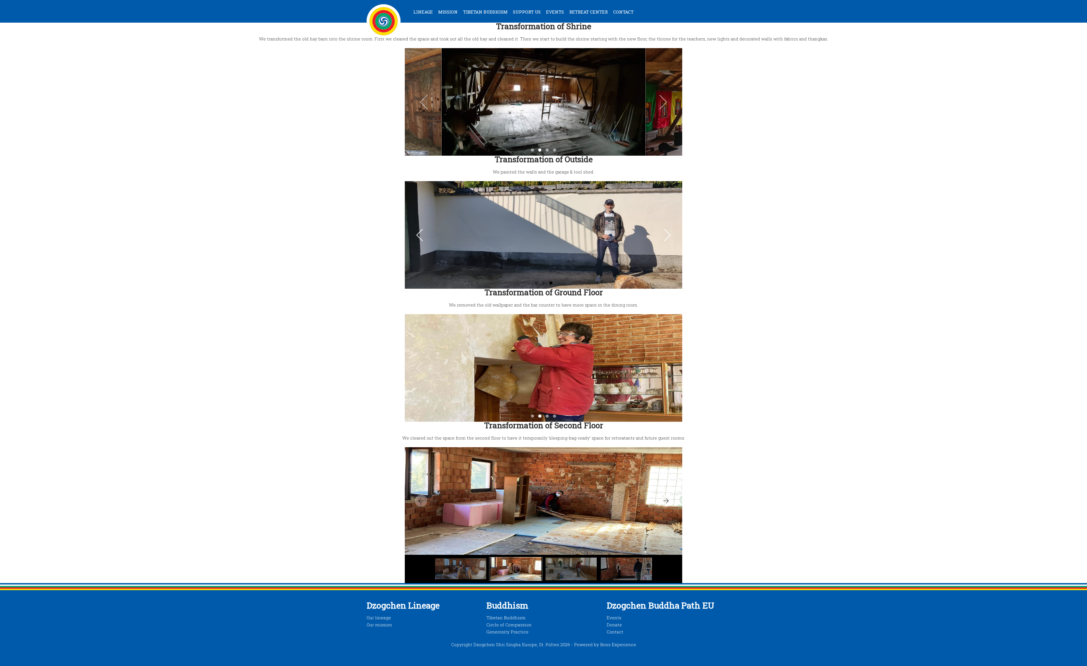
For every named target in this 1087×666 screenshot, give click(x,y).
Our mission (379, 625)
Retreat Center (588, 12)
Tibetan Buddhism (485, 12)
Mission (448, 12)
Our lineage (379, 617)
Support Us (527, 12)
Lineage (423, 12)
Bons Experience (618, 644)
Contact (623, 12)
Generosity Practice (507, 632)
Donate (614, 625)
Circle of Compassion (509, 625)
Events (555, 12)
